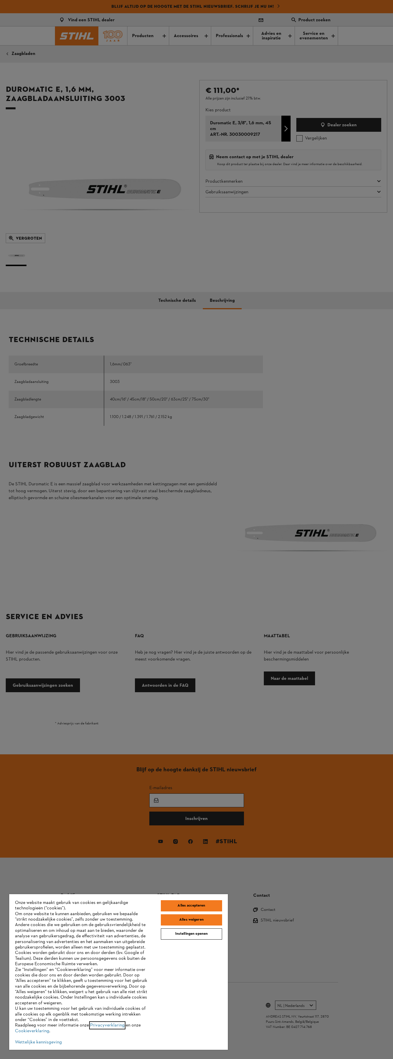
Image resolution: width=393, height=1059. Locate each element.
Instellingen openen (191, 933)
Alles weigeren (191, 919)
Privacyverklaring (107, 1025)
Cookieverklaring (32, 1031)
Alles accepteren (191, 905)
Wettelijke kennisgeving (38, 1042)
